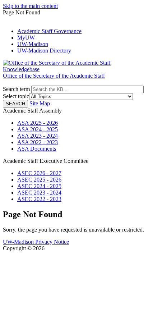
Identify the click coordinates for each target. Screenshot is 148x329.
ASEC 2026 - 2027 (39, 173)
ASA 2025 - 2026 (37, 123)
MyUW (26, 38)
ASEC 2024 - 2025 (39, 186)
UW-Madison (32, 44)
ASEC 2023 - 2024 (39, 192)
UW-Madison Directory (44, 50)
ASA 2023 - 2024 (37, 136)
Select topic (16, 96)
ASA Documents (36, 149)
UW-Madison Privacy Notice (36, 242)
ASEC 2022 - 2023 (39, 199)
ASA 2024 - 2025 (37, 129)
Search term (16, 89)
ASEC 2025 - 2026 (39, 180)
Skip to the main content (30, 6)
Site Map (39, 103)
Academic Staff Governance (49, 31)
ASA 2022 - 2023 (37, 142)
